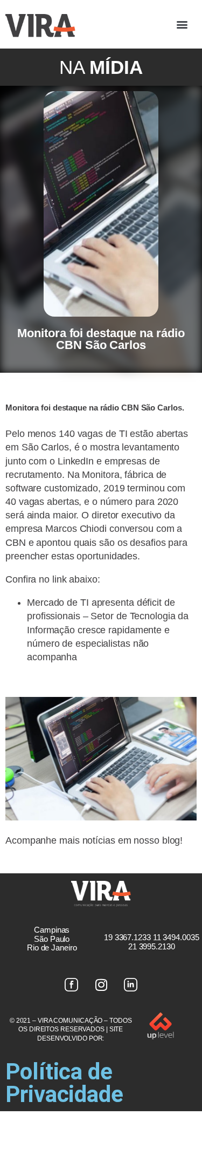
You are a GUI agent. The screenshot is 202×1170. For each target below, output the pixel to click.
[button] (182, 24)
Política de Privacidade (64, 1082)
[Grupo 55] (71, 984)
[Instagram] (101, 984)
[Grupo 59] (130, 984)
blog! (172, 840)
